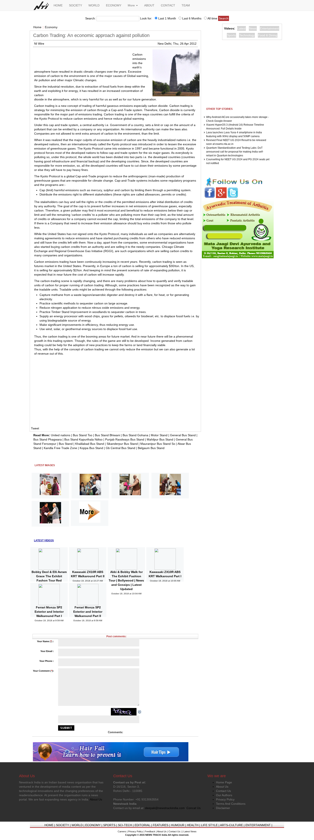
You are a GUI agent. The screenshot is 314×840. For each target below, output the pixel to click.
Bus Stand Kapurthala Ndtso (83, 439)
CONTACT (168, 5)
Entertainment (269, 28)
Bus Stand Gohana (135, 435)
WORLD (94, 5)
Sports (231, 35)
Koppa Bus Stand (91, 448)
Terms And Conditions (230, 803)
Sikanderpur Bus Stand (122, 443)
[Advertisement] (82, 57)
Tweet (35, 428)
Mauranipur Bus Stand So (157, 443)
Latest (241, 28)
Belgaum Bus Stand (151, 448)
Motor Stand (159, 435)
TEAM (186, 5)
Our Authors (224, 795)
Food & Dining (267, 35)
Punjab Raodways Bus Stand (124, 439)
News (253, 28)
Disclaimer (223, 808)
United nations (60, 435)
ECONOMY (113, 5)
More (132, 5)
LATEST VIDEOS (44, 540)
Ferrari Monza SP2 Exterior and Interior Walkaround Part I (49, 612)
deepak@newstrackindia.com (165, 808)
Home (37, 27)
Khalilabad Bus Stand (89, 443)
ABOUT (149, 5)
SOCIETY (75, 5)
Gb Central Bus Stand (120, 448)
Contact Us (223, 791)
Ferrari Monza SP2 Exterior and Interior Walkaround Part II (87, 612)
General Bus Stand (183, 435)
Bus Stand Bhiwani (107, 435)
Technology (247, 35)
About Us (222, 786)
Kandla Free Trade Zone (60, 448)
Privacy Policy (225, 799)
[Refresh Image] (139, 711)
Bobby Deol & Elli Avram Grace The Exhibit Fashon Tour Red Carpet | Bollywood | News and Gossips (49, 580)
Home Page (224, 782)
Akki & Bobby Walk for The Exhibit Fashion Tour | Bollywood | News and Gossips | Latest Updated (126, 580)
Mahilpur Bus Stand (160, 439)
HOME (58, 5)
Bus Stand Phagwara (47, 439)
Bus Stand (66, 443)
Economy (51, 27)
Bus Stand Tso (82, 435)
